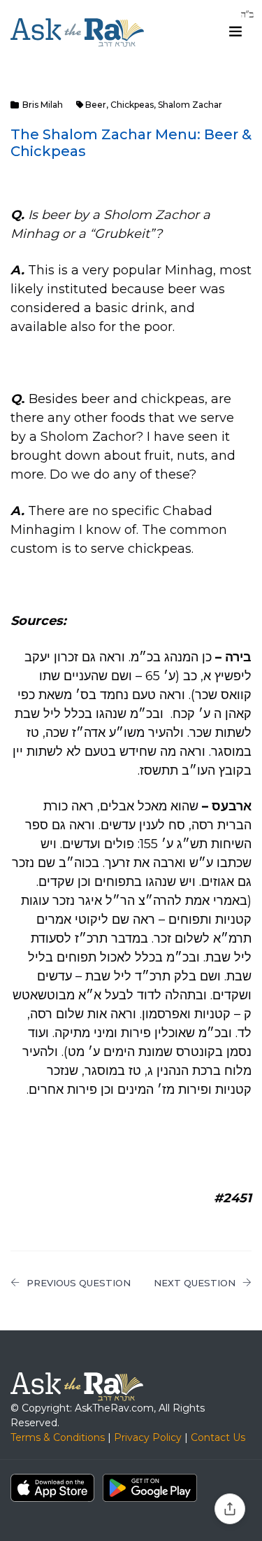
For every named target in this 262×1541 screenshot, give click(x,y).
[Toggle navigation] (235, 31)
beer (95, 104)
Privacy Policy (148, 1437)
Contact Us (218, 1437)
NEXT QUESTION (194, 1282)
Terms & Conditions (57, 1437)
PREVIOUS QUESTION (79, 1282)
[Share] (229, 1508)
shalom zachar (190, 104)
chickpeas (132, 104)
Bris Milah (42, 104)
